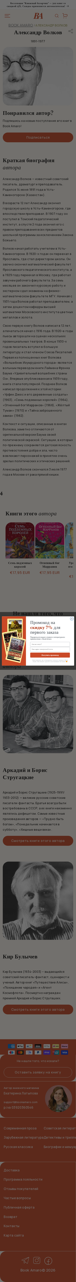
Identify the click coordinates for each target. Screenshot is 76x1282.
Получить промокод (50, 655)
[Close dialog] (71, 618)
